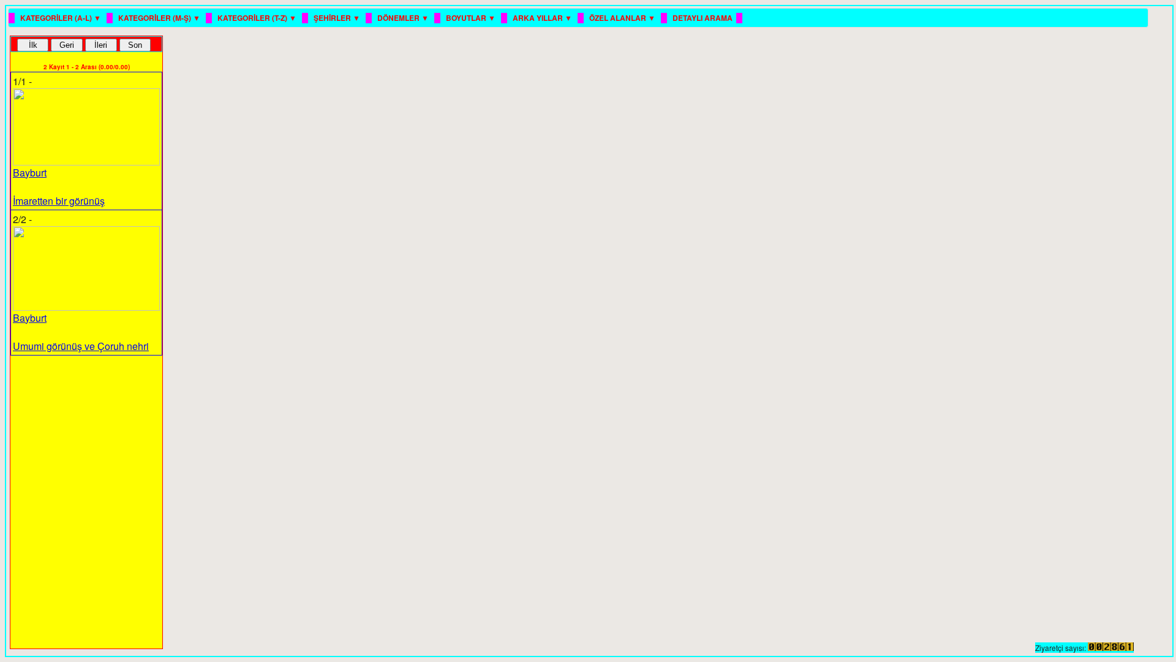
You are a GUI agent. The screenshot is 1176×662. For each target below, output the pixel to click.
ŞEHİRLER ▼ (338, 17)
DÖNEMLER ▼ (404, 17)
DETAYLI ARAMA (703, 17)
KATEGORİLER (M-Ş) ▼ (160, 17)
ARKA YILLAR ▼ (543, 17)
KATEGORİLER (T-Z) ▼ (257, 17)
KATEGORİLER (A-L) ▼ (61, 17)
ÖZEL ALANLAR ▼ (623, 17)
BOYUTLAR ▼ (471, 17)
